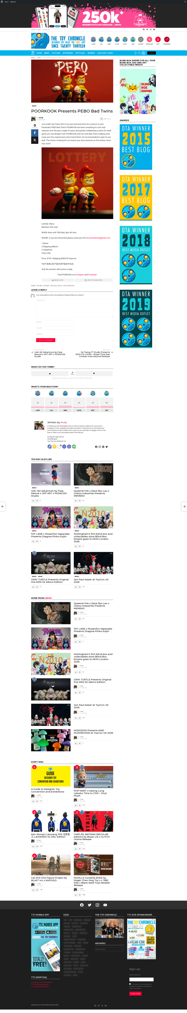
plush (67, 955)
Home (39, 53)
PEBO (47, 286)
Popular (149, 44)
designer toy (69, 929)
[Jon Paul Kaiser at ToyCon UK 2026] (93, 563)
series (83, 959)
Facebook (92, 275)
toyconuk (68, 968)
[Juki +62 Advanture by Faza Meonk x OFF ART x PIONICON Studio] (51, 474)
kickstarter (68, 946)
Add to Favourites (94, 280)
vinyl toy (68, 975)
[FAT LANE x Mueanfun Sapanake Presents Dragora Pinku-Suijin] (51, 517)
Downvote (94, 373)
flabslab (67, 936)
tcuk (76, 965)
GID (75, 936)
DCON (67, 926)
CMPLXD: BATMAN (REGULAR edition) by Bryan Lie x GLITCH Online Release (92, 837)
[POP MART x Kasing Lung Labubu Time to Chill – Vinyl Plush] (93, 777)
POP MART (76, 955)
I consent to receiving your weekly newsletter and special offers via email (140, 986)
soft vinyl (68, 962)
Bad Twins (37, 286)
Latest (140, 44)
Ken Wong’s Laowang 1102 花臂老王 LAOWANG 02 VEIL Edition (50, 835)
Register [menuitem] (13, 2)
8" (71, 920)
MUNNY (67, 952)
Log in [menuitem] (7, 2)
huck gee (82, 939)
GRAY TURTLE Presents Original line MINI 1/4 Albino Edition (50, 580)
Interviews (68, 53)
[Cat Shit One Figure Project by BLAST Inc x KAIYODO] (51, 865)
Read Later (59, 280)
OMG (109, 44)
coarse (67, 923)
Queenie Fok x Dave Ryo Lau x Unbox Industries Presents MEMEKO (91, 493)
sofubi (77, 962)
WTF (125, 44)
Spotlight (80, 53)
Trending (166, 44)
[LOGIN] (143, 53)
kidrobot (78, 946)
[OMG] (82, 812)
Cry (133, 44)
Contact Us (45, 29)
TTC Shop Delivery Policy (39, 984)
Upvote (50, 373)
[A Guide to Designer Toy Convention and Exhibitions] (51, 776)
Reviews (91, 53)
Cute (117, 44)
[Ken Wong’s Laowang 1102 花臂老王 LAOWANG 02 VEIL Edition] (51, 821)
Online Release (78, 952)
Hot (158, 44)
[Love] (34, 553)
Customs (56, 53)
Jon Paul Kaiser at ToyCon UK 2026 (91, 580)
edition (75, 933)
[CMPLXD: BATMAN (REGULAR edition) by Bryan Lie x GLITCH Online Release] (93, 821)
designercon (77, 926)
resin (66, 959)
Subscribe (135, 994)
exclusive (84, 933)
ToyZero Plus (79, 968)
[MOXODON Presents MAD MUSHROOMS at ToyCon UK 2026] (51, 740)
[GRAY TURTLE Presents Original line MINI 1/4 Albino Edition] (51, 563)
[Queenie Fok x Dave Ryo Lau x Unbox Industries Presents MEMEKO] (93, 474)
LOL (101, 44)
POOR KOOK (57, 286)
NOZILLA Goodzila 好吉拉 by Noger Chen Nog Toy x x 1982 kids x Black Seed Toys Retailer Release (92, 881)
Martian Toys (69, 949)
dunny (67, 933)
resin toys (75, 959)
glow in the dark (70, 939)
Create (151, 53)
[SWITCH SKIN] (135, 53)
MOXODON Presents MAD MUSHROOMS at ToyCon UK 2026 (93, 731)
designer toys (81, 929)
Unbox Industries (70, 972)
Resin (40, 576)
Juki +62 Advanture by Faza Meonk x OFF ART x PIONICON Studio (49, 493)
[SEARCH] (139, 53)
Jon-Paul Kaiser (70, 942)
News (46, 53)
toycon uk (84, 965)
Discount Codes (36, 29)
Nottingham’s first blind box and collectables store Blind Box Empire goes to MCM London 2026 (93, 538)
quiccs (86, 955)
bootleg (87, 920)
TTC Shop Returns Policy (40, 986)
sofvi (83, 962)
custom (75, 923)
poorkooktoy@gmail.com (99, 238)
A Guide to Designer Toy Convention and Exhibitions (47, 790)
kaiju (86, 942)
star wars (68, 965)
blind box (78, 920)
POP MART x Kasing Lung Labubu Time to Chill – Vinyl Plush (90, 793)
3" (66, 920)
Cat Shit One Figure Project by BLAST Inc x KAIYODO (49, 879)
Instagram (79, 275)
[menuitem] (2, 1)
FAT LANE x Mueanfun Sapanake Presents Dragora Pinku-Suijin (50, 535)
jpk (80, 942)
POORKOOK (69, 286)
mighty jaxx (81, 949)
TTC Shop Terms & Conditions (41, 982)
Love (93, 44)
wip (76, 975)
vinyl (81, 972)
